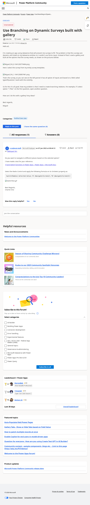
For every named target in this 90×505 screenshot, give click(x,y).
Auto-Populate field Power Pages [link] (18, 422)
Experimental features (15, 337)
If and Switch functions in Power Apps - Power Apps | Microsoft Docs (30, 165)
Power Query (12, 361)
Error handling (12, 334)
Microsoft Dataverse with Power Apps (19, 353)
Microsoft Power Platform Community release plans (24, 468)
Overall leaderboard (70, 407)
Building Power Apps (20, 118)
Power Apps (30, 14)
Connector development (16, 330)
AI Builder (11, 323)
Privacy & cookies (58, 491)
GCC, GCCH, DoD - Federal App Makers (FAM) (18, 341)
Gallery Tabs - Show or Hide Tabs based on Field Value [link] (27, 427)
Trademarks (81, 491)
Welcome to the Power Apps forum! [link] (19, 453)
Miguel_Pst (24, 43)
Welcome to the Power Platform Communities (22, 236)
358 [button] (26, 383)
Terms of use (71, 491)
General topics (12, 346)
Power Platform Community (33, 3)
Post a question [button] (80, 3)
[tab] (19, 135)
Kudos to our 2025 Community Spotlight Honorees (37, 265)
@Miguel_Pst (12, 151)
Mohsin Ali (18, 400)
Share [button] (27, 39)
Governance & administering (18, 349)
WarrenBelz (18, 383)
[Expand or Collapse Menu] (3, 8)
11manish (18, 391)
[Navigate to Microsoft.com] (9, 3)
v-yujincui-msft (15, 148)
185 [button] (26, 400)
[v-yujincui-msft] (7, 148)
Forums (23, 14)
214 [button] (25, 391)
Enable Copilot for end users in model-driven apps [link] (26, 436)
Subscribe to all (45, 367)
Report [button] (36, 39)
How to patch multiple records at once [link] (21, 432)
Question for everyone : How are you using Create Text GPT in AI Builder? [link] (36, 441)
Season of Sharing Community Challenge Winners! (37, 254)
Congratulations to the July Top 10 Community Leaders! (39, 277)
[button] (79, 3)
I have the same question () (36, 126)
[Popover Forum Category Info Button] (37, 313)
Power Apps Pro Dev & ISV (16, 358)
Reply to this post (12, 126)
